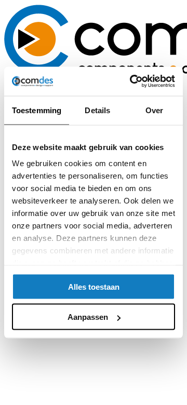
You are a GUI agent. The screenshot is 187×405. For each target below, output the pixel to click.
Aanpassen (88, 317)
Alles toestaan (93, 286)
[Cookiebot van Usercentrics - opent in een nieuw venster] (132, 81)
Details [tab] (97, 109)
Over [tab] (154, 109)
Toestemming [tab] (36, 109)
